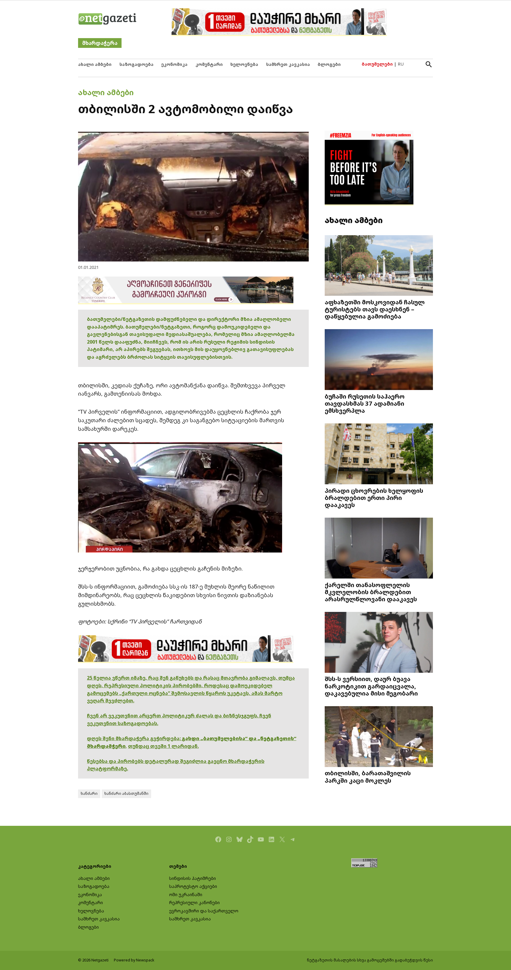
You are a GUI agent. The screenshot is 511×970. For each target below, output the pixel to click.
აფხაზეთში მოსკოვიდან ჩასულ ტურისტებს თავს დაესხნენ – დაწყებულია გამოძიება (375, 309)
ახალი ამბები (94, 64)
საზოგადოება (136, 64)
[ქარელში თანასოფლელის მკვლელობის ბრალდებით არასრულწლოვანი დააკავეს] (379, 548)
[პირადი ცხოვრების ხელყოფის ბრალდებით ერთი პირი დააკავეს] (379, 454)
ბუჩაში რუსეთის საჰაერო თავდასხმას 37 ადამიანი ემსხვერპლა (365, 403)
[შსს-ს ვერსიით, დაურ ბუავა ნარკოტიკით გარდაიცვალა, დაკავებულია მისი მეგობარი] (379, 643)
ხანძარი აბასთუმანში (126, 793)
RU (401, 64)
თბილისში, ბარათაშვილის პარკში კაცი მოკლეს (368, 776)
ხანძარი (89, 793)
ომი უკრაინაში (185, 894)
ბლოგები (329, 64)
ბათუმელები (377, 64)
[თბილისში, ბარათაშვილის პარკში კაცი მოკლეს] (379, 737)
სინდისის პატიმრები (192, 878)
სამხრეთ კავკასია (288, 64)
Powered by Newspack (134, 960)
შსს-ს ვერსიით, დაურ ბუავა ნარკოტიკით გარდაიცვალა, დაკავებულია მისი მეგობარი (371, 686)
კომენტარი (209, 64)
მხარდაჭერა (99, 43)
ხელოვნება (244, 64)
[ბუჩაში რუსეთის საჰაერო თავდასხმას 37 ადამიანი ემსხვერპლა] (379, 360)
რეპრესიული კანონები (194, 902)
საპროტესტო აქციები (193, 886)
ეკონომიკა (174, 64)
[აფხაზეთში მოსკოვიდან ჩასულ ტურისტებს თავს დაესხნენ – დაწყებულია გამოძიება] (379, 266)
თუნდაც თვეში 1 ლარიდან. (163, 746)
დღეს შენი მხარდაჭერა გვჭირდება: (134, 738)
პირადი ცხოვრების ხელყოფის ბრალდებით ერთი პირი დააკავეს (374, 497)
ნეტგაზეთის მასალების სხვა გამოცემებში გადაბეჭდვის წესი (370, 960)
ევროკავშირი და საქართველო (203, 911)
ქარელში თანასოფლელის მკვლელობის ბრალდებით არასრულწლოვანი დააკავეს (371, 592)
